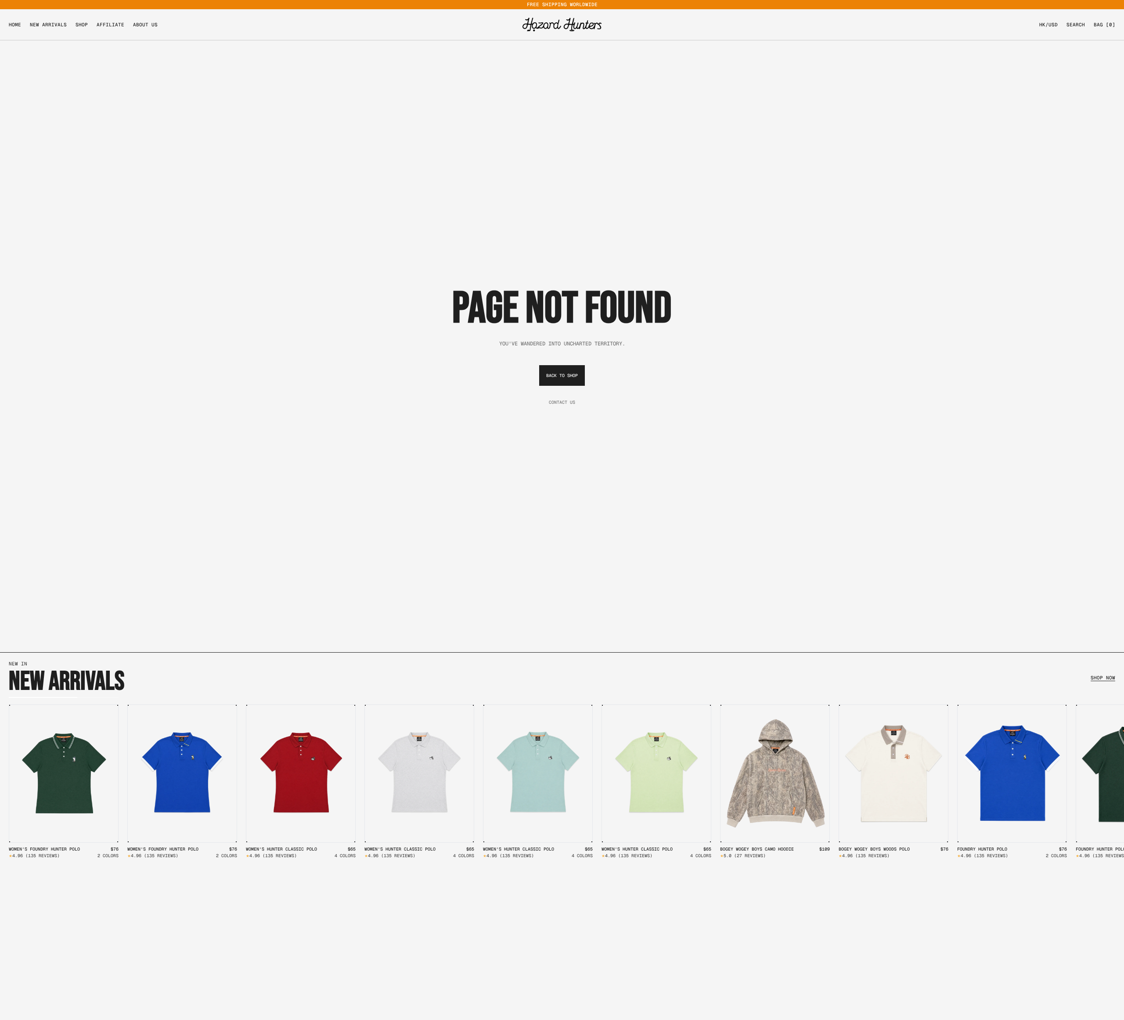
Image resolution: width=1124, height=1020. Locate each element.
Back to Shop (562, 375)
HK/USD (1048, 24)
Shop (82, 25)
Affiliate (110, 25)
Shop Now (1103, 678)
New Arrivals (48, 25)
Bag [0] (1104, 24)
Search (1075, 24)
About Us (145, 25)
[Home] (562, 24)
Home (15, 25)
